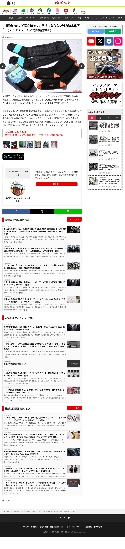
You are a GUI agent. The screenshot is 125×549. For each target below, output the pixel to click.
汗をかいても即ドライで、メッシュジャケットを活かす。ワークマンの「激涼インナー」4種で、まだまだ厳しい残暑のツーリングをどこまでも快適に (34, 435)
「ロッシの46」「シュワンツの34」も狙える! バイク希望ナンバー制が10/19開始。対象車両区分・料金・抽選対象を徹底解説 (34, 266)
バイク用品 (17, 511)
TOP (3, 18)
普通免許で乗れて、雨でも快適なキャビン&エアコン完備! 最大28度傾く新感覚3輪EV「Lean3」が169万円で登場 (34, 283)
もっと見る (74, 219)
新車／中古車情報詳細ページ (15, 364)
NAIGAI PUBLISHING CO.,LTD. (60, 532)
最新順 (11, 18)
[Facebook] (16, 211)
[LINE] (68, 211)
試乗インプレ (69, 18)
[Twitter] (42, 211)
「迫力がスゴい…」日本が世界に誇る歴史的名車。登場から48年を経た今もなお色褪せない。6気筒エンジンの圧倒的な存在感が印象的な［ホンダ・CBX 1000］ (109, 139)
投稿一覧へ (56, 184)
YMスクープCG (31, 18)
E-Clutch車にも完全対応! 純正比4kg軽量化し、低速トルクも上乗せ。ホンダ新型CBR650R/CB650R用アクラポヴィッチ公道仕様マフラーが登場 (109, 167)
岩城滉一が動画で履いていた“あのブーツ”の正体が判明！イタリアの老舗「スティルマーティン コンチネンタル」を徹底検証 (34, 452)
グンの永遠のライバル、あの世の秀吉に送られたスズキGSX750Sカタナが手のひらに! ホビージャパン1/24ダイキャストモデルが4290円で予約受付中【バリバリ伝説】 (35, 231)
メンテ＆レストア (107, 18)
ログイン (95, 31)
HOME (7, 511)
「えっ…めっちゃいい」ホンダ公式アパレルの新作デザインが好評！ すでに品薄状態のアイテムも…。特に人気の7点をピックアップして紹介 (35, 483)
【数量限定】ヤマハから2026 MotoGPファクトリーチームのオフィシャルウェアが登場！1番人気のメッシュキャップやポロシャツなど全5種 (35, 469)
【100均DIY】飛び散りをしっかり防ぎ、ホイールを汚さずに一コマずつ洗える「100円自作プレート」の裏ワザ (34, 391)
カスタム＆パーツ (91, 18)
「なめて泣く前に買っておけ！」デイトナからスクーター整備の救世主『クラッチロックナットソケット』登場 (34, 374)
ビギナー (121, 18)
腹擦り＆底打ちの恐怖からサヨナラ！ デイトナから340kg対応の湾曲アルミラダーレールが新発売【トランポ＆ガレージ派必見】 (34, 300)
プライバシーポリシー (75, 527)
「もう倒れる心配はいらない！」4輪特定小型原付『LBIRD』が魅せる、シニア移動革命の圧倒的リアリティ (109, 181)
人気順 (19, 18)
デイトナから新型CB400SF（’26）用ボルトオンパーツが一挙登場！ (109, 153)
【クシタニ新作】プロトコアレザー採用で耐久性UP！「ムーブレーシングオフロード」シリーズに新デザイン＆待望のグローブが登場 (35, 418)
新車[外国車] (56, 18)
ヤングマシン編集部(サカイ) (108, 159)
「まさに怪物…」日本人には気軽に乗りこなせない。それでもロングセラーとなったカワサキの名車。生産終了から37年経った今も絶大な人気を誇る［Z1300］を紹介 (34, 346)
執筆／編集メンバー (57, 527)
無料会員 (112, 31)
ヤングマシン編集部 (105, 131)
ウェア (8, 500)
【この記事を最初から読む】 (34, 133)
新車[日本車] (44, 18)
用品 (79, 18)
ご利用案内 (44, 527)
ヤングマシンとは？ (30, 527)
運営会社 (88, 527)
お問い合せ (98, 527)
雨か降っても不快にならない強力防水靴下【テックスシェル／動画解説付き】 (49, 511)
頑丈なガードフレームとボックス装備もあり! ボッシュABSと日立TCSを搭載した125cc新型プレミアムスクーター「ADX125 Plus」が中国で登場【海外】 (35, 249)
